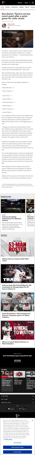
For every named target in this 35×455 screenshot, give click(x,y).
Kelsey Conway (11, 24)
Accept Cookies (17, 452)
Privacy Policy (21, 439)
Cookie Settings (17, 442)
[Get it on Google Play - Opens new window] (23, 414)
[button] (17, 39)
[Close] (32, 422)
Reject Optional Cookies (17, 447)
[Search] (29, 3)
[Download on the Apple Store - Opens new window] (11, 413)
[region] (17, 437)
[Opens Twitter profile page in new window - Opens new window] (9, 28)
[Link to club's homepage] (3, 2)
